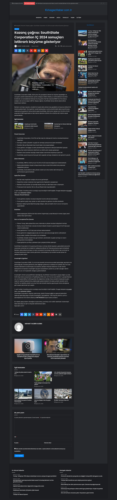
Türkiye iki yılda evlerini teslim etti (23, 373)
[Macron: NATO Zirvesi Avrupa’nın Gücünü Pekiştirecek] (82, 94)
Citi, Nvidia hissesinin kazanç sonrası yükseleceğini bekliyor (63, 373)
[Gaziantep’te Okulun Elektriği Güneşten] (48, 126)
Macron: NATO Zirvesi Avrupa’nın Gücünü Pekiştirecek (94, 93)
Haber (45, 17)
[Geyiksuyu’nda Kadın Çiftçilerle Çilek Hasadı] (18, 126)
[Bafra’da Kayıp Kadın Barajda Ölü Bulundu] (82, 117)
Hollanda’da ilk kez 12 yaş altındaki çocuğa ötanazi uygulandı (94, 100)
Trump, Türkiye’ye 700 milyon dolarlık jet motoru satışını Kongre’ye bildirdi (94, 33)
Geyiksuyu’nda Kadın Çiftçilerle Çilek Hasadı (94, 59)
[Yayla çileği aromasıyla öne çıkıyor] (43, 376)
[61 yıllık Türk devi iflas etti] (63, 394)
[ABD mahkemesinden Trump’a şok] (82, 168)
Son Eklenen (90, 25)
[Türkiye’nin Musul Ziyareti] (82, 68)
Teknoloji (65, 17)
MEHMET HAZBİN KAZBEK (23, 46)
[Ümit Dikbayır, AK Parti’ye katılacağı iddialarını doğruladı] (82, 160)
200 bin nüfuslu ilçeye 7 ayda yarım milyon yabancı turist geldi (95, 152)
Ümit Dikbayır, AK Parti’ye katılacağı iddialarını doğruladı (94, 159)
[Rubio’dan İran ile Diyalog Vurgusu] (82, 75)
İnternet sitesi (47, 442)
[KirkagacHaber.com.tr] (58, 10)
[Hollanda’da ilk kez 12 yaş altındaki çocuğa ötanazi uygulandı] (82, 101)
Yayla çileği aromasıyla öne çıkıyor (42, 383)
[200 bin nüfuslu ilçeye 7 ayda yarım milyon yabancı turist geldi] (82, 153)
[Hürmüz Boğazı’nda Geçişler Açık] (43, 394)
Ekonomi (51, 17)
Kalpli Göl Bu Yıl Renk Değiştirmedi (94, 129)
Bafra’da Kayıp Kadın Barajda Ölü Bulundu (94, 115)
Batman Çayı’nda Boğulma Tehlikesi (93, 122)
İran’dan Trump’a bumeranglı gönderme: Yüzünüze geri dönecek (94, 144)
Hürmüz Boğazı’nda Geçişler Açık (42, 401)
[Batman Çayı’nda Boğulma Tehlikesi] (82, 124)
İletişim (79, 17)
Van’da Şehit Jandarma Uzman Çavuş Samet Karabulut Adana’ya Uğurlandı (89, 173)
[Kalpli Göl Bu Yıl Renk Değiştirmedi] (82, 131)
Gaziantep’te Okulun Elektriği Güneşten (94, 81)
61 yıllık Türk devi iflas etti (61, 400)
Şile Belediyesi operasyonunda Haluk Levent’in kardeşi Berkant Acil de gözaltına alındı (94, 43)
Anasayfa (38, 17)
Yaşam (72, 17)
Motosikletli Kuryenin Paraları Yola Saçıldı (23, 401)
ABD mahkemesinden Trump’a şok (94, 166)
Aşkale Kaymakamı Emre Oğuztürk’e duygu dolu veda (95, 52)
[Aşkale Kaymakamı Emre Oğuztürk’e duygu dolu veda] (82, 53)
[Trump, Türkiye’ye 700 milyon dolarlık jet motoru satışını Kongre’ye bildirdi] (82, 33)
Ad (15, 436)
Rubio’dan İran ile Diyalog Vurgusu (93, 74)
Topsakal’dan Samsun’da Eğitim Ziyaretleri (93, 108)
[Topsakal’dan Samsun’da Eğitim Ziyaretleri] (82, 109)
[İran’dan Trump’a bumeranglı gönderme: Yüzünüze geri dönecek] (82, 145)
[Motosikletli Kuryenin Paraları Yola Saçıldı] (23, 394)
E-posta (16, 442)
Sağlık (58, 17)
